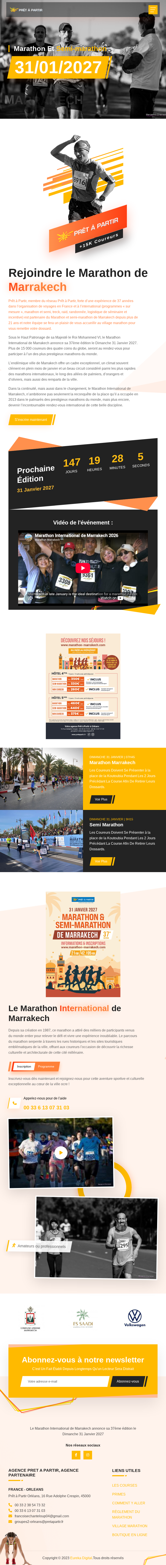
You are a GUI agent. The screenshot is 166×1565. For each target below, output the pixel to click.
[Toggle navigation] (153, 9)
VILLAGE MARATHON (129, 1526)
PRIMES (119, 1494)
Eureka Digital (81, 1558)
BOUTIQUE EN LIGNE (129, 1535)
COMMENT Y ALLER (128, 1503)
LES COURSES (124, 1485)
